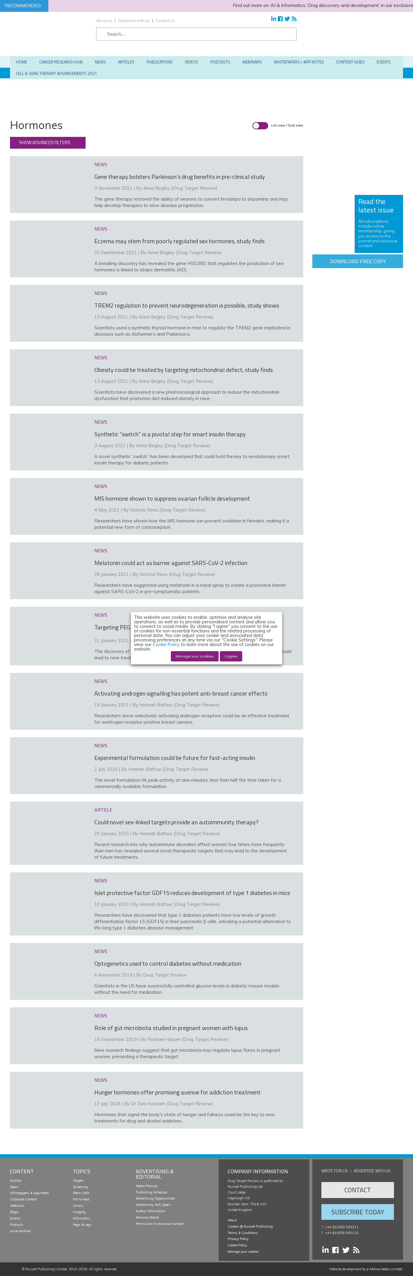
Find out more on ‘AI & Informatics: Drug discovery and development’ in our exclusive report (310, 5)
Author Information (150, 1211)
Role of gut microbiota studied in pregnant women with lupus (171, 1027)
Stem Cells (81, 1193)
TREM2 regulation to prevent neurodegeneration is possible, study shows (186, 305)
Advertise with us (134, 20)
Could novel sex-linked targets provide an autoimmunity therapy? (176, 822)
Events (15, 1218)
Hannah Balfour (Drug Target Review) (179, 705)
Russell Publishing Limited (46, 1269)
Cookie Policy (237, 1245)
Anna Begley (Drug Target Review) (180, 188)
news (100, 164)
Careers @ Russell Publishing (250, 1226)
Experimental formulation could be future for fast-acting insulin (174, 757)
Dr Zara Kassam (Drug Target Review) (172, 1103)
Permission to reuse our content (160, 1224)
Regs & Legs (82, 1225)
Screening (80, 1187)
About (232, 1220)
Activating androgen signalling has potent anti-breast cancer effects (180, 693)
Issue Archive (20, 1231)
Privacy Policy (238, 1239)
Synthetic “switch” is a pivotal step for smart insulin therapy (170, 434)
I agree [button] (231, 656)
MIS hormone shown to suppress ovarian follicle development (172, 498)
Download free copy (358, 261)
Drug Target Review (164, 975)
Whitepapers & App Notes (29, 1193)
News (14, 1187)
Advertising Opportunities (155, 1198)
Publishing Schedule (151, 1192)
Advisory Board (147, 1217)
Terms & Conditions (243, 1233)
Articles (15, 1180)
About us (104, 20)
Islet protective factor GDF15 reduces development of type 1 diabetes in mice (192, 892)
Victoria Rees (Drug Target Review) (168, 510)
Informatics (81, 1218)
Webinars (17, 1205)
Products (16, 1225)
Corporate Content (23, 1199)
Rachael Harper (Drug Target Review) (188, 1039)
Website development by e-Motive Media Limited (365, 1269)
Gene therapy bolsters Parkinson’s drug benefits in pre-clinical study (179, 176)
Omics (78, 1205)
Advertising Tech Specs (153, 1205)
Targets (78, 1180)
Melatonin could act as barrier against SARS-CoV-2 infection (170, 562)
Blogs (14, 1212)
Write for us (334, 1171)
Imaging (79, 1212)
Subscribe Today (357, 1212)
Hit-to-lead (81, 1199)
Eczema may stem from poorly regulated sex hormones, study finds (179, 241)
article (103, 809)
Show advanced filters (44, 142)
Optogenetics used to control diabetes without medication (167, 963)
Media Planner (147, 1186)
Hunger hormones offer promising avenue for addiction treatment (177, 1092)
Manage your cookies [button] (243, 1251)
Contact (357, 1190)
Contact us (165, 20)
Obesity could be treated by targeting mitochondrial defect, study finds (183, 369)
